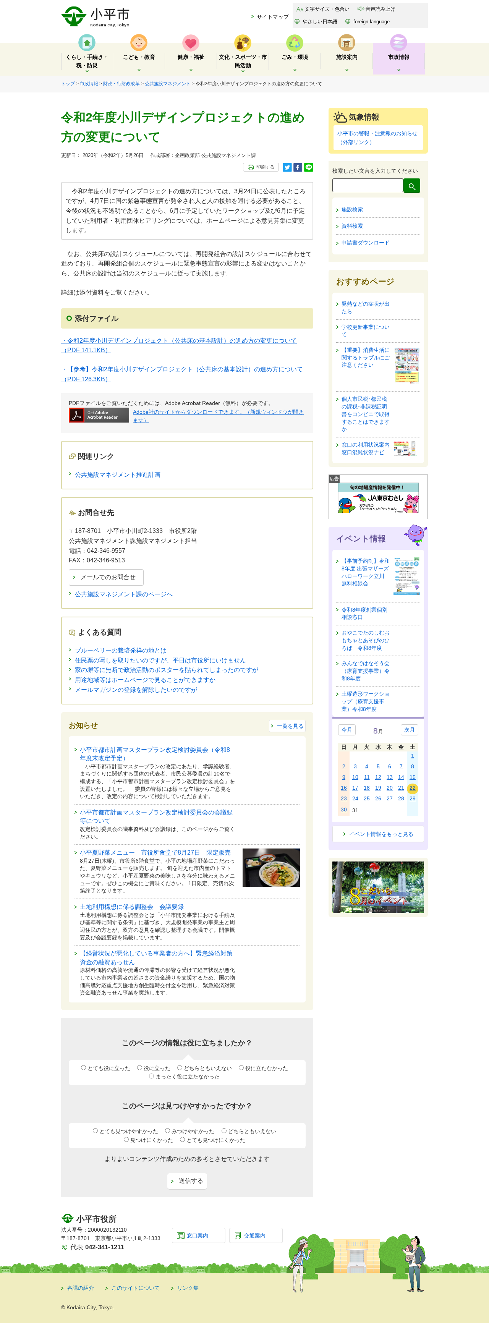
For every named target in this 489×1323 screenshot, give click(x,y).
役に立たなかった (266, 1068)
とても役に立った (108, 1068)
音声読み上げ (380, 9)
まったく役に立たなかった (187, 1077)
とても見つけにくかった (215, 1140)
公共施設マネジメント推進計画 (117, 474)
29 (413, 798)
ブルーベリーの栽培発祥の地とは (121, 650)
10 (355, 777)
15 (413, 777)
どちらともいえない (208, 1068)
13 (390, 777)
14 (401, 777)
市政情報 (89, 83)
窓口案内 (197, 1235)
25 (367, 798)
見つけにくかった (151, 1140)
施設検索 (352, 209)
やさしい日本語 (320, 21)
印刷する (265, 167)
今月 (347, 730)
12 (378, 777)
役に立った (157, 1068)
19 (378, 788)
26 (378, 798)
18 (367, 788)
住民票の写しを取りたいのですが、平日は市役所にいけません (160, 660)
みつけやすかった (193, 1131)
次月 (409, 730)
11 (367, 777)
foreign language (371, 21)
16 (344, 788)
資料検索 (352, 226)
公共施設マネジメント (168, 83)
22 (413, 788)
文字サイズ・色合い (327, 9)
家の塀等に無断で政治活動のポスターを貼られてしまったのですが (166, 670)
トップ (68, 83)
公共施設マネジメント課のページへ (124, 594)
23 (344, 798)
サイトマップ (273, 17)
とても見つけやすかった (128, 1131)
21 (401, 788)
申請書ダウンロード (366, 243)
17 (355, 788)
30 (344, 809)
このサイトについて (136, 1288)
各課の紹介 (80, 1288)
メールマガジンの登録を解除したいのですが (136, 690)
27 (390, 798)
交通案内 (255, 1235)
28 (401, 798)
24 (355, 798)
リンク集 (188, 1288)
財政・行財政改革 (121, 83)
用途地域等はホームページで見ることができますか (145, 680)
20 (390, 788)
